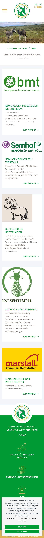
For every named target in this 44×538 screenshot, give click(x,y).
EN (40, 4)
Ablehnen (22, 527)
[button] (4, 10)
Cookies (34, 536)
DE (36, 4)
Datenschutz (11, 518)
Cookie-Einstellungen (28, 518)
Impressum (22, 521)
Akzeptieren (22, 531)
